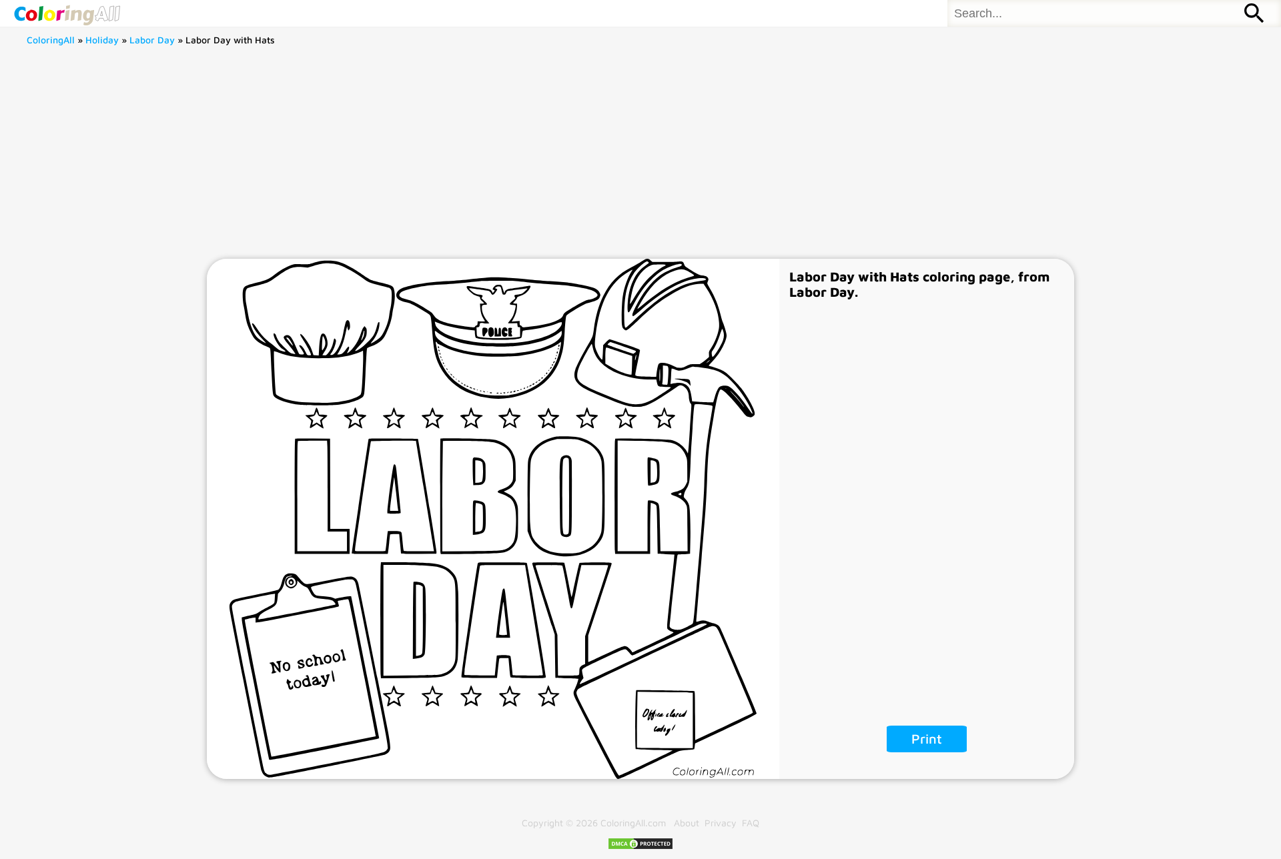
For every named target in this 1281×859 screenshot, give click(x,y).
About (686, 822)
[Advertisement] (640, 158)
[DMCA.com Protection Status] (640, 846)
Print (926, 738)
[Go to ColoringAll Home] (66, 13)
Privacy (721, 822)
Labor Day (152, 39)
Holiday (102, 39)
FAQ (750, 822)
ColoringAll (51, 39)
